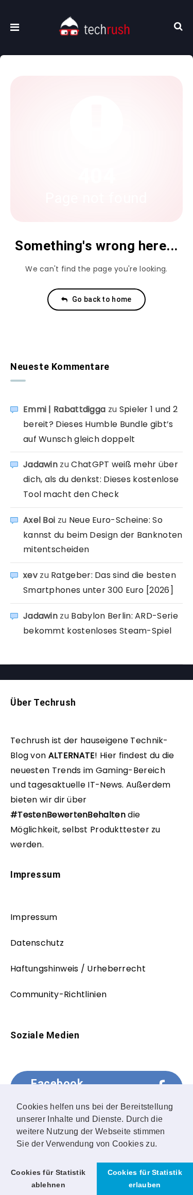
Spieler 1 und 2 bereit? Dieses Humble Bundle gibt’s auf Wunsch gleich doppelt (100, 424)
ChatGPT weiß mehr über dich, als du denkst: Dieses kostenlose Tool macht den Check (101, 479)
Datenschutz (37, 943)
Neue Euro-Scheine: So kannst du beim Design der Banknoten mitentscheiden (103, 535)
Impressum (34, 917)
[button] (161, 1144)
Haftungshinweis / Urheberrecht (78, 969)
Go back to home (101, 299)
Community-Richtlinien (58, 994)
